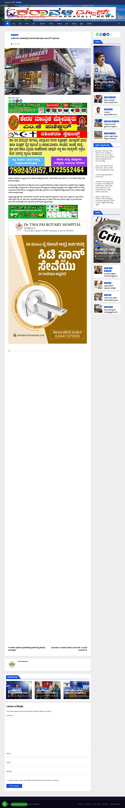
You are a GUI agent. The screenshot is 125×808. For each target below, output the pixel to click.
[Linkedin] (20, 101)
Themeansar (36, 804)
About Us (80, 804)
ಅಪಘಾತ (106, 109)
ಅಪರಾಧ (59, 24)
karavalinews (24, 661)
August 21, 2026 (102, 256)
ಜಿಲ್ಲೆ (34, 24)
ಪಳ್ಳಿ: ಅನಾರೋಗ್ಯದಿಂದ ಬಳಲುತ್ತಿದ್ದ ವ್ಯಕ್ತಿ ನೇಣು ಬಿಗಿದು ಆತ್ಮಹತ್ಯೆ (111, 312)
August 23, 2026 (102, 85)
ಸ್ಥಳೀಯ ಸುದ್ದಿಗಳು (15, 34)
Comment (10, 715)
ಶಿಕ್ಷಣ (81, 24)
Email (8, 762)
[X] (17, 101)
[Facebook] (13, 101)
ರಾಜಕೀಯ (42, 24)
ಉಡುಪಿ (9, 688)
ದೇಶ (20, 24)
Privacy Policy (97, 804)
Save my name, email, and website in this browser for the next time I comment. (34, 780)
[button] (119, 23)
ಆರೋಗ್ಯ (74, 24)
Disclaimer (105, 804)
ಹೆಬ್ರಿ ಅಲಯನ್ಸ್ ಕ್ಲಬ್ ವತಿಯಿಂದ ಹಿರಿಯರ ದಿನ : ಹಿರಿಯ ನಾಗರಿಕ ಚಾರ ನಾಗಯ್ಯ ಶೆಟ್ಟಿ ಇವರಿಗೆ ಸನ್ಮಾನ (104, 168)
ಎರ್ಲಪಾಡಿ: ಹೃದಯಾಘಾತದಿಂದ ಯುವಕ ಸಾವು (111, 114)
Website (9, 771)
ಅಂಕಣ (51, 24)
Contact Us (88, 804)
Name (8, 753)
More (89, 24)
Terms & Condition (115, 804)
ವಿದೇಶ (27, 24)
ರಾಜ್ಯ (14, 24)
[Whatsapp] (10, 101)
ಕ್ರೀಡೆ (67, 24)
